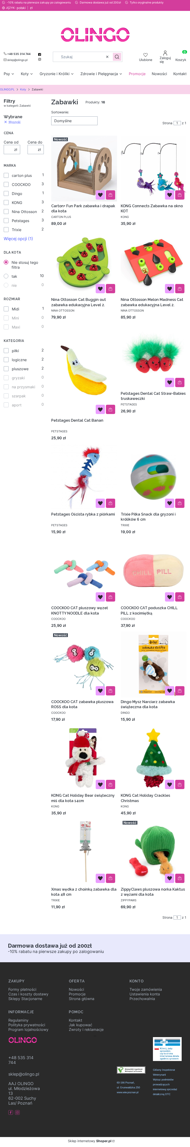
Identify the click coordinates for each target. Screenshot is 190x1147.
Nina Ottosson (24, 211)
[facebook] (40, 54)
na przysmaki (23, 387)
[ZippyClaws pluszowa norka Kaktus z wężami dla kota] (154, 852)
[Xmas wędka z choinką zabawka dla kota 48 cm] (84, 852)
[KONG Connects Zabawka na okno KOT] (154, 168)
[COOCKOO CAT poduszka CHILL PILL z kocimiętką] (154, 571)
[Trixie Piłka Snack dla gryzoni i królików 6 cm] (154, 477)
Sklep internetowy (89, 1141)
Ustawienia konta (145, 994)
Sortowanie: (60, 112)
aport (17, 405)
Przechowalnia (142, 998)
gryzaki (18, 378)
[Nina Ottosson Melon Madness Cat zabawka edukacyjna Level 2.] (154, 262)
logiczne (19, 360)
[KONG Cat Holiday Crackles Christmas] (154, 758)
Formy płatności (22, 989)
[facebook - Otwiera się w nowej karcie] (11, 1112)
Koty (23, 89)
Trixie (16, 230)
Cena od (11, 142)
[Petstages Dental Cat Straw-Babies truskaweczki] (154, 356)
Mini (15, 318)
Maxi (16, 327)
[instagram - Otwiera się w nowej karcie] (18, 1112)
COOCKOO (21, 184)
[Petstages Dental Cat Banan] (84, 369)
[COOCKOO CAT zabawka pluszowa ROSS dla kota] (84, 664)
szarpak (19, 396)
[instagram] (40, 59)
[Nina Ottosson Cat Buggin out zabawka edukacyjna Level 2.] (84, 262)
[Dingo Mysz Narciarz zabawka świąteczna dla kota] (154, 664)
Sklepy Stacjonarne (25, 998)
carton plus (22, 175)
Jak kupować (80, 1025)
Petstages (20, 221)
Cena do (35, 142)
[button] (117, 57)
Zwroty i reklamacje (86, 1029)
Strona (167, 123)
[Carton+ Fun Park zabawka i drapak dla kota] (84, 168)
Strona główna (81, 998)
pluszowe (20, 369)
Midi (15, 309)
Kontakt (75, 1020)
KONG (17, 202)
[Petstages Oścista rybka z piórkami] (84, 477)
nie (14, 285)
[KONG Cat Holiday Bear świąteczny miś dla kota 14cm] (84, 758)
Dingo (17, 193)
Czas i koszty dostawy (28, 994)
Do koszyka (110, 195)
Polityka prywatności (26, 1025)
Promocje (77, 994)
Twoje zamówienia (146, 989)
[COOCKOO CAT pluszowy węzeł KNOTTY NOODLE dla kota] (84, 571)
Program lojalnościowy (28, 1029)
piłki (15, 351)
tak (14, 276)
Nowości (76, 989)
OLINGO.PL (7, 89)
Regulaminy (18, 1020)
